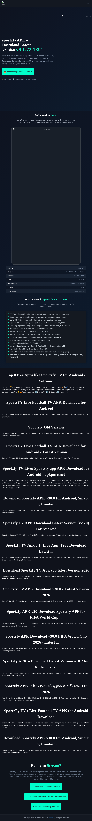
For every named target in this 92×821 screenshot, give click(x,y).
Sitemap (52, 818)
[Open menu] (88, 3)
